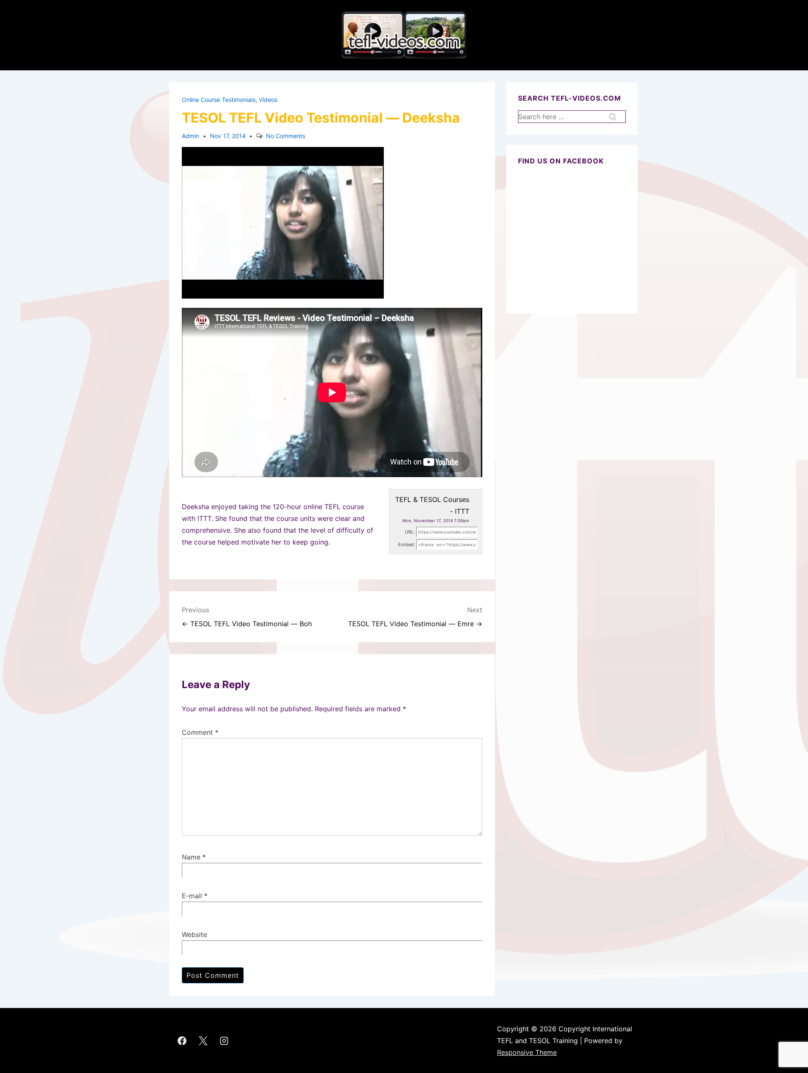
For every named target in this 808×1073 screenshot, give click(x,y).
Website (194, 934)
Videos (268, 99)
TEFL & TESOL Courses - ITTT (432, 505)
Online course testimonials (218, 99)
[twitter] (203, 1040)
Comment (200, 732)
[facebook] (182, 1040)
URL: (410, 532)
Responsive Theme (527, 1052)
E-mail (192, 895)
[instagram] (224, 1040)
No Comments (285, 135)
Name (191, 857)
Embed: (406, 544)
